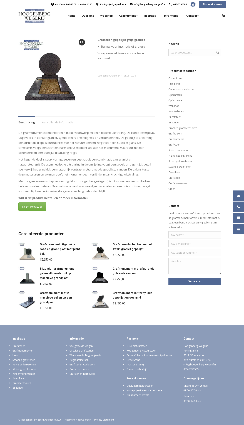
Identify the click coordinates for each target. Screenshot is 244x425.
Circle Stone (175, 78)
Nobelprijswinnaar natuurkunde (144, 390)
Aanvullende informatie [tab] (57, 122)
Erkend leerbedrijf (136, 369)
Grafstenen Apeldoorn (82, 364)
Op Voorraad (175, 100)
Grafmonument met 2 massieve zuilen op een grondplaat (56, 297)
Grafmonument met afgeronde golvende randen (134, 271)
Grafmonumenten (23, 350)
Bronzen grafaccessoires (182, 128)
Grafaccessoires (177, 183)
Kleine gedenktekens (180, 155)
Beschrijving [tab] (26, 122)
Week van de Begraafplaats (85, 355)
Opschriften (175, 94)
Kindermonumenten (179, 150)
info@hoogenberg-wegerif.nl (149, 4)
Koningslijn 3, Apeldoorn (113, 4)
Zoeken (217, 52)
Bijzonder (174, 122)
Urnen (171, 188)
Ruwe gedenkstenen (180, 161)
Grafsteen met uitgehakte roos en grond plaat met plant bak (60, 249)
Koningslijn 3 (190, 350)
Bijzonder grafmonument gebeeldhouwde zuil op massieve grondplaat (57, 273)
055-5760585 (180, 4)
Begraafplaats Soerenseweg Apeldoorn (149, 355)
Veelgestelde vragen (81, 346)
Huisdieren (174, 83)
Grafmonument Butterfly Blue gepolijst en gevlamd (132, 295)
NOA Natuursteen (136, 346)
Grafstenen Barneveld (82, 373)
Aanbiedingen (176, 111)
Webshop (173, 106)
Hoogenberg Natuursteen (141, 350)
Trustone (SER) (135, 364)
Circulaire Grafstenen (81, 350)
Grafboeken (175, 133)
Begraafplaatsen (79, 360)
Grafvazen (174, 144)
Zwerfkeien (174, 172)
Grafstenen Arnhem (80, 369)
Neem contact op (32, 206)
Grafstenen (19, 346)
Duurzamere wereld (137, 395)
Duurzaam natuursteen (139, 385)
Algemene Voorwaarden (78, 419)
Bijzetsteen (174, 117)
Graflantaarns (176, 139)
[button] (82, 42)
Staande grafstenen (179, 166)
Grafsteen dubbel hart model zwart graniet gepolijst (132, 247)
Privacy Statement (104, 419)
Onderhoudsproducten (181, 89)
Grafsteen (114, 75)
